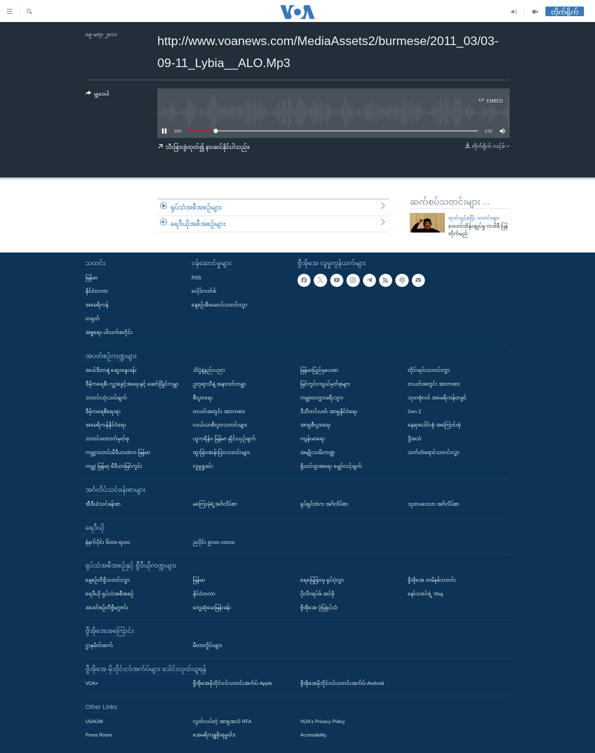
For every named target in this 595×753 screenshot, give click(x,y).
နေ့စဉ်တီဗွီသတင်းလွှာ (107, 580)
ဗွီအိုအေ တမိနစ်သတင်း (432, 580)
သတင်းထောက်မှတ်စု (107, 438)
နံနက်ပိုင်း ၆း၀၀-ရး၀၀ (107, 542)
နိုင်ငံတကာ (96, 291)
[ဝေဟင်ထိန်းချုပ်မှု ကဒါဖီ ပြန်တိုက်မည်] (427, 223)
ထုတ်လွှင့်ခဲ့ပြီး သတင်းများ (474, 217)
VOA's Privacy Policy (322, 721)
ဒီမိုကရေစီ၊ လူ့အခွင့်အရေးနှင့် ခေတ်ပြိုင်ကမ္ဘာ (131, 384)
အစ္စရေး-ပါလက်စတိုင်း (109, 332)
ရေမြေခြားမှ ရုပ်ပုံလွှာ (322, 580)
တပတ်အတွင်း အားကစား (219, 411)
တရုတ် (92, 318)
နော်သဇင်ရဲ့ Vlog (425, 593)
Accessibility (313, 735)
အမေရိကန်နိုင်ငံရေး (105, 425)
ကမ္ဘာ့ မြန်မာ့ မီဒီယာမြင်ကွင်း (113, 466)
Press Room (98, 735)
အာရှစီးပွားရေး (315, 425)
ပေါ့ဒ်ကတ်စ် (203, 291)
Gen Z (414, 411)
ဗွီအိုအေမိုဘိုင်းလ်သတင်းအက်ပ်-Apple (232, 683)
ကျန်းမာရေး (312, 438)
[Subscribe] (418, 280)
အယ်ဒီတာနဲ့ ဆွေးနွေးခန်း (111, 370)
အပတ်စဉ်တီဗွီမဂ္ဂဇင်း (106, 607)
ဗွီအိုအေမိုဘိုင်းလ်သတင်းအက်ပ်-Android (342, 683)
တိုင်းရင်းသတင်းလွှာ (429, 370)
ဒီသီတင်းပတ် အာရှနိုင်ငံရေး (328, 411)
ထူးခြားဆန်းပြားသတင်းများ (221, 452)
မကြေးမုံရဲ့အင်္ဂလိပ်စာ (215, 504)
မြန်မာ (91, 277)
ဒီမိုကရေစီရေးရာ (103, 411)
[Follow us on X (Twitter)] (320, 280)
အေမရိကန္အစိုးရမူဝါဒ (214, 735)
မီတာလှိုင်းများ (207, 645)
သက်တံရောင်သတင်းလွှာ (433, 452)
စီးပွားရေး (203, 397)
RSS (196, 277)
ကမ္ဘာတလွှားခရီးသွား (321, 397)
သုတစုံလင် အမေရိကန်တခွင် (437, 397)
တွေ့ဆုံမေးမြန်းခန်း (212, 607)
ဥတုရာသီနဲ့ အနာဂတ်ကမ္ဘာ (219, 384)
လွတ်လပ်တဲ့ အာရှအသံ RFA (222, 721)
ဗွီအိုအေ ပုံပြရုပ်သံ (318, 607)
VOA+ (91, 683)
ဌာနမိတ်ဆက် (99, 645)
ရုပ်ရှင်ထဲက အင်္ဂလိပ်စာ (324, 504)
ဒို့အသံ (414, 438)
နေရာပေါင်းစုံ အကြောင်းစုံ (434, 425)
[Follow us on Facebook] (304, 280)
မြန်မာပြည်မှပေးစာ (319, 370)
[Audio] (514, 12)
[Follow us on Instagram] (352, 280)
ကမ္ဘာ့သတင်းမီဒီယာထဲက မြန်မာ (117, 452)
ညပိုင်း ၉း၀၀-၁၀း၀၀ (214, 542)
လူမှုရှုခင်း (203, 466)
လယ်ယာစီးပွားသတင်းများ (220, 425)
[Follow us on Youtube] (336, 280)
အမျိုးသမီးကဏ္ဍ (317, 452)
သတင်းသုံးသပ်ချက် (106, 397)
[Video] (535, 12)
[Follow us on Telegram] (369, 280)
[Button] (97, 95)
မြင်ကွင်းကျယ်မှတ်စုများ (325, 384)
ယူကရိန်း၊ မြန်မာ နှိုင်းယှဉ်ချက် (224, 438)
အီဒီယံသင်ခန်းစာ (103, 504)
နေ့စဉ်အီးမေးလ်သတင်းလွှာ (219, 305)
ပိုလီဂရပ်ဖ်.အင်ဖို (317, 593)
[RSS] (385, 280)
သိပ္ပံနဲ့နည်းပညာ (209, 370)
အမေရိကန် (96, 305)
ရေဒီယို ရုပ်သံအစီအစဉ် (109, 593)
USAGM (94, 721)
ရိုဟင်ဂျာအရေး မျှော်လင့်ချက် (331, 466)
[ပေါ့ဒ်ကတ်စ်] (401, 280)
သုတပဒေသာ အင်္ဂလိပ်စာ (433, 504)
